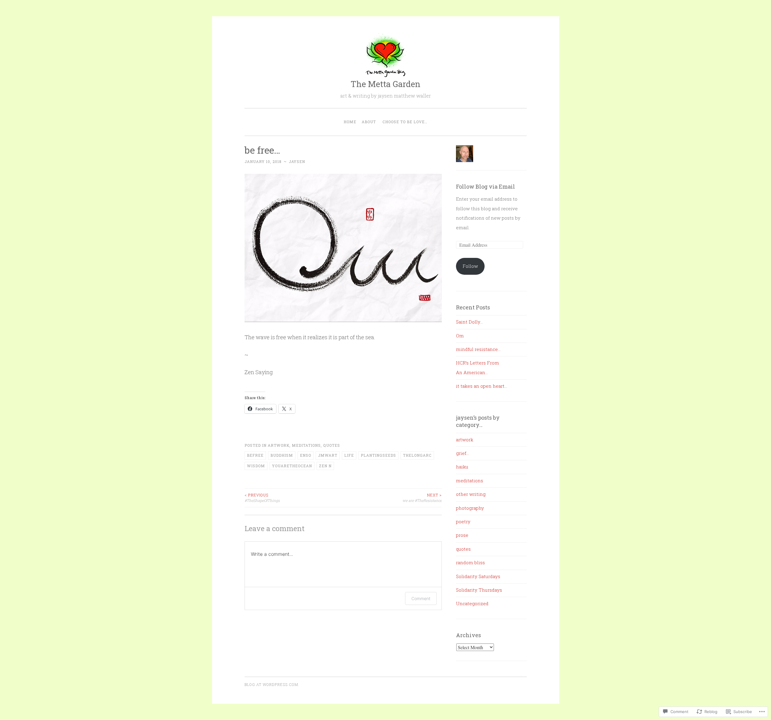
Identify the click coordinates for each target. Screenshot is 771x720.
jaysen (297, 161)
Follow (470, 266)
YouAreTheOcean (292, 465)
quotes (331, 445)
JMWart (327, 455)
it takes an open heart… (481, 386)
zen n (325, 465)
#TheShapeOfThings (262, 498)
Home (350, 121)
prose (462, 535)
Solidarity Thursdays (479, 590)
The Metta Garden (385, 84)
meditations (306, 445)
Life (349, 455)
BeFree (255, 455)
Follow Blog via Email (485, 186)
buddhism (281, 455)
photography (470, 508)
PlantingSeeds (378, 455)
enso (305, 455)
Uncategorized (472, 603)
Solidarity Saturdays (478, 576)
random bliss (470, 562)
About (369, 121)
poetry (463, 521)
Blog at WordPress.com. (272, 684)
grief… (462, 453)
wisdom (256, 465)
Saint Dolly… (469, 322)
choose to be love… (404, 121)
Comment (420, 598)
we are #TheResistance (422, 498)
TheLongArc (417, 455)
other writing (470, 494)
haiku (462, 467)
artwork (278, 445)
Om (460, 336)
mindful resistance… (478, 349)
